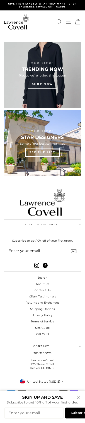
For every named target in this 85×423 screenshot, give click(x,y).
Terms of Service (42, 321)
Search (42, 277)
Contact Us (42, 290)
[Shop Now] (42, 75)
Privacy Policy (42, 315)
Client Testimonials (42, 296)
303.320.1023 (43, 353)
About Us (42, 284)
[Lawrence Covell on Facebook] (45, 265)
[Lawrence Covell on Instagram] (36, 265)
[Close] (78, 397)
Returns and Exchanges (42, 302)
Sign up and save (41, 224)
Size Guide (42, 327)
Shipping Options (42, 309)
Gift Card (42, 334)
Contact (41, 346)
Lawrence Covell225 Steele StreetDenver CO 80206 (42, 364)
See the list (42, 152)
